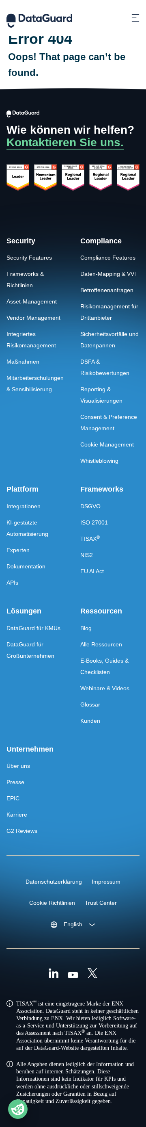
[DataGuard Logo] (39, 18)
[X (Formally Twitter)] (92, 974)
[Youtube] (73, 974)
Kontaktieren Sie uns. (65, 142)
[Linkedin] (53, 974)
